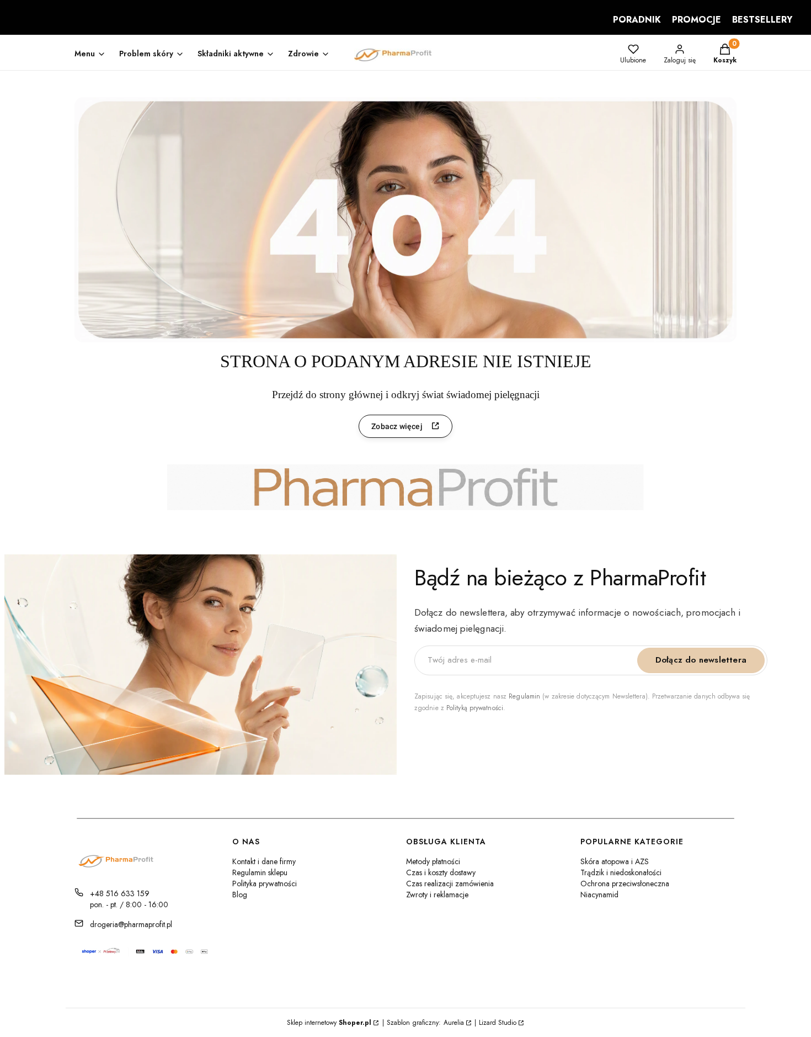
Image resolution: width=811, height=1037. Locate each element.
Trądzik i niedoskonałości (620, 872)
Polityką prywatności (474, 708)
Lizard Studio (497, 1023)
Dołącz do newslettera (700, 660)
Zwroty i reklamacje (437, 894)
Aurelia (454, 1023)
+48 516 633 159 (120, 893)
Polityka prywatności (264, 883)
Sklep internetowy (329, 1023)
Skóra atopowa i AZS (614, 861)
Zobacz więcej (397, 426)
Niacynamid (599, 894)
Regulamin (524, 696)
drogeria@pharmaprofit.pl (131, 924)
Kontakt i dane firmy (264, 861)
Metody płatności (433, 861)
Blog (239, 894)
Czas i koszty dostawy (441, 872)
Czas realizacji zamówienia (450, 883)
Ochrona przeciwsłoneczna (624, 883)
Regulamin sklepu (259, 872)
